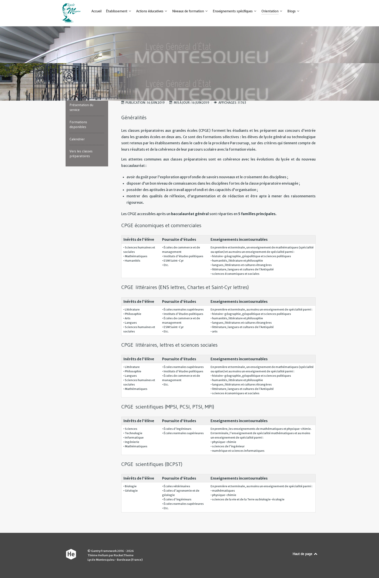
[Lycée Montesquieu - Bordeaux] (71, 13)
